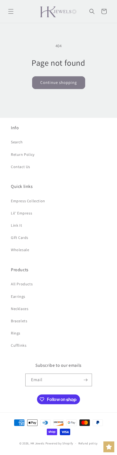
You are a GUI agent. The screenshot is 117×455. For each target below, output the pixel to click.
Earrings (18, 296)
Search (17, 142)
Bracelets (19, 320)
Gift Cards (19, 237)
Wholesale (20, 249)
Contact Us (20, 166)
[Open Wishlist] (108, 446)
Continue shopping (58, 82)
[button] (11, 11)
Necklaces (19, 308)
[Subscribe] (86, 380)
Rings (15, 333)
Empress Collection (28, 200)
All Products (22, 284)
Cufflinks (18, 345)
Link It (16, 225)
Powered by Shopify (59, 443)
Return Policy (23, 154)
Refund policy (88, 443)
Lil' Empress (21, 213)
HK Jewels (37, 443)
